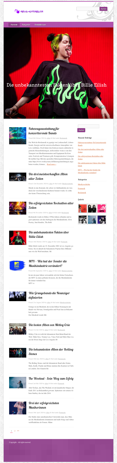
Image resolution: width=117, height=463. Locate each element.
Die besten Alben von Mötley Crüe (49, 325)
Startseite (14, 24)
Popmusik (64, 242)
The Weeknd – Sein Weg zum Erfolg (51, 378)
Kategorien (26, 24)
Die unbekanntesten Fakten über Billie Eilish (57, 85)
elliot (48, 138)
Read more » (51, 164)
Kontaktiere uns (40, 24)
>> (18, 430)
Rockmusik (63, 138)
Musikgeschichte (67, 184)
